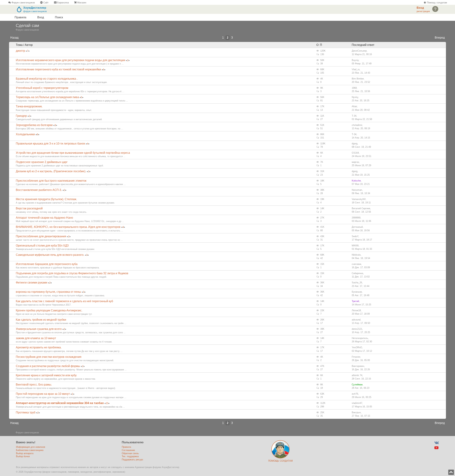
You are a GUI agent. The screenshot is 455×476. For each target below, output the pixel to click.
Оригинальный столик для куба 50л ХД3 (42, 245)
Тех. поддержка (130, 456)
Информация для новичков (30, 447)
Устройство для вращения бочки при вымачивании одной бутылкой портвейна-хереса (73, 152)
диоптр (20, 50)
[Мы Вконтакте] (436, 443)
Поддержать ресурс (132, 459)
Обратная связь (130, 453)
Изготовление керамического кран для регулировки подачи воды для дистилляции (71, 60)
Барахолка (63, 2)
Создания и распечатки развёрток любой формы (48, 366)
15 (107, 403)
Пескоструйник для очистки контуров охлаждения (48, 356)
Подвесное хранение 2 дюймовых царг (42, 162)
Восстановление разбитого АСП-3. (39, 189)
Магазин (81, 2)
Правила (20, 17)
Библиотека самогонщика (29, 450)
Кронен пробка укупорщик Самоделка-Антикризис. (49, 310)
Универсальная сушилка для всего (39, 328)
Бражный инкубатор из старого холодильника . (46, 78)
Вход (40, 17)
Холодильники (25, 134)
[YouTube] (436, 448)
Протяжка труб (26, 412)
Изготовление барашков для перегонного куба (46, 264)
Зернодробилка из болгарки (34, 125)
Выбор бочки (23, 456)
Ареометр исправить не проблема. (38, 347)
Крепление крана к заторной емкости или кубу (46, 375)
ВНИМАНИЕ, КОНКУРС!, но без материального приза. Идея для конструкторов (68, 226)
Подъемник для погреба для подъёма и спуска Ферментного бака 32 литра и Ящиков (72, 273)
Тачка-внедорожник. (29, 106)
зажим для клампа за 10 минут (36, 338)
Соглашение (128, 450)
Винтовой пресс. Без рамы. (34, 384)
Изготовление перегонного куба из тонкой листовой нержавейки (58, 69)
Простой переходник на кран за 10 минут (43, 393)
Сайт (46, 2)
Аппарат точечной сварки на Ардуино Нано (44, 217)
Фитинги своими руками (31, 282)
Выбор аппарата (24, 453)
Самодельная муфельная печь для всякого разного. (50, 254)
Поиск (59, 17)
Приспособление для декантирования (41, 236)
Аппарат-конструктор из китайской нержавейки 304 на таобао (60, 403)
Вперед (440, 37)
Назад (14, 37)
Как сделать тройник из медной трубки (41, 319)
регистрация (423, 11)
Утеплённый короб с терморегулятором (42, 87)
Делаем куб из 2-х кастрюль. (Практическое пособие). (51, 171)
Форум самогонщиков (23, 2)
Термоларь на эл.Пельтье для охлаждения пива (47, 97)
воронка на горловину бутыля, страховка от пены (48, 291)
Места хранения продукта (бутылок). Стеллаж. (46, 199)
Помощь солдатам (436, 2)
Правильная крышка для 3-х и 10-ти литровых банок (50, 143)
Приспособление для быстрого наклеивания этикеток (51, 180)
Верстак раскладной (29, 208)
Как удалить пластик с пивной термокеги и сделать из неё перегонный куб (64, 301)
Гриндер (21, 115)
